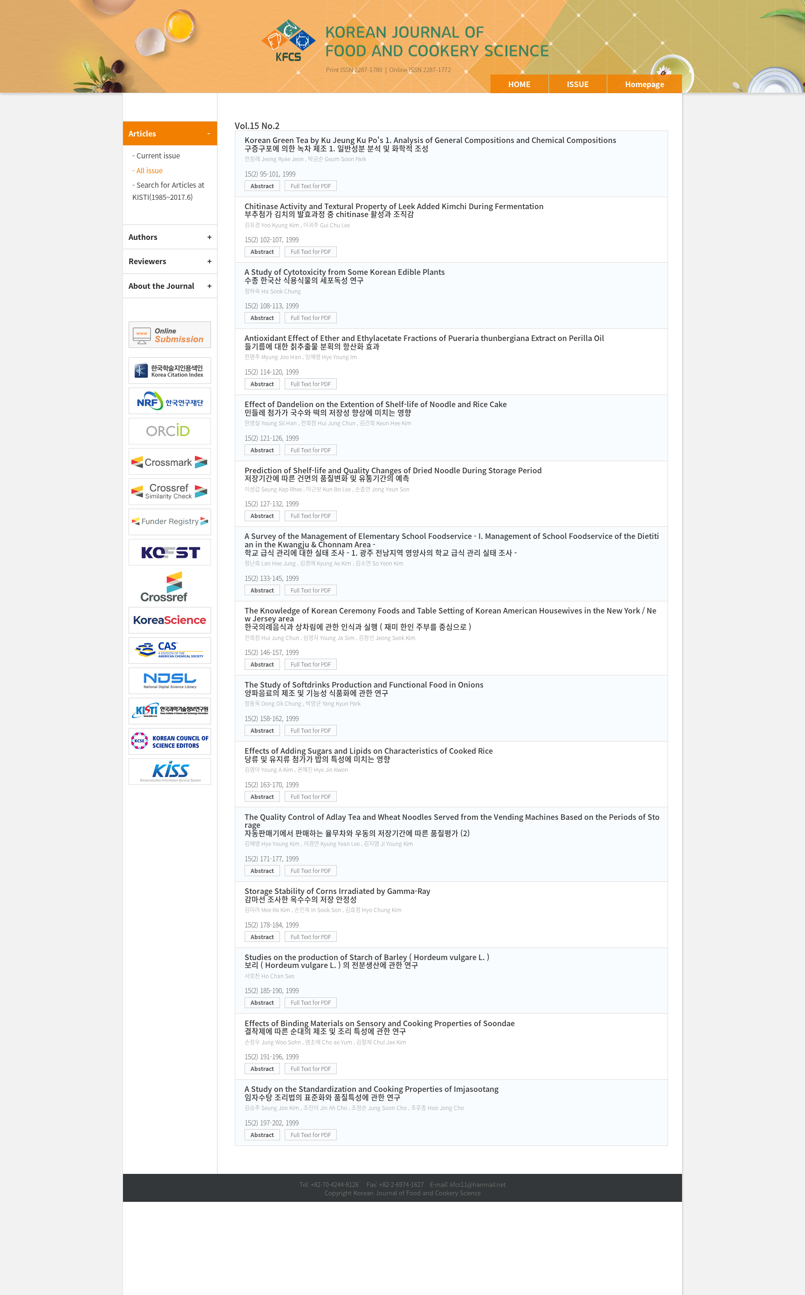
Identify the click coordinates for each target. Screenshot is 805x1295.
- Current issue (156, 155)
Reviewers (147, 260)
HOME (519, 83)
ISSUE (578, 83)
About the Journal (161, 285)
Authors (143, 236)
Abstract (262, 186)
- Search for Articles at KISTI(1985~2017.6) (168, 191)
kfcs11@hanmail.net (478, 1184)
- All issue (147, 170)
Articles (142, 133)
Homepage (644, 83)
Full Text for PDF (311, 186)
